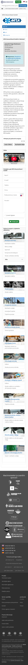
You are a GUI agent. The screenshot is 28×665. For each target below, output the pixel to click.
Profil (5, 26)
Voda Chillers (8, 144)
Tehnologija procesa (11, 361)
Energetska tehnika (10, 305)
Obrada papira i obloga (11, 435)
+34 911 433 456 (9, 553)
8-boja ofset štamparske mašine (14, 563)
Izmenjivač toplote (10, 311)
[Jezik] (24, 1)
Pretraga (23, 5)
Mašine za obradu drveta (12, 327)
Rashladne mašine (10, 243)
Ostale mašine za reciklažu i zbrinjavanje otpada (12, 387)
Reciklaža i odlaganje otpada (13, 380)
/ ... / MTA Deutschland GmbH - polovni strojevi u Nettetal (15, 8)
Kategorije (7, 35)
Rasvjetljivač (19, 560)
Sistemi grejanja (9, 330)
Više (6, 259)
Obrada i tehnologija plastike (13, 453)
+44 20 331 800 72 (10, 546)
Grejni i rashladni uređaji (12, 456)
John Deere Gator (8, 570)
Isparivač (7, 250)
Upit (5, 32)
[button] (26, 1)
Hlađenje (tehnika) (10, 240)
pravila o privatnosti (15, 660)
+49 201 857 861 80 (10, 550)
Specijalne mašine (10, 273)
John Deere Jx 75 (10, 560)
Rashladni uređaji (9, 308)
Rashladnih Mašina (20, 144)
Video (5, 29)
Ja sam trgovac (11, 215)
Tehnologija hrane (10, 343)
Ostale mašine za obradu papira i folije (14, 439)
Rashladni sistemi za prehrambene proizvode (12, 347)
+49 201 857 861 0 (10, 548)
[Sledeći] (23, 141)
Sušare (7, 364)
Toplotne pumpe (9, 314)
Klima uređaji (8, 246)
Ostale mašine (9, 289)
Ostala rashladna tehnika (12, 256)
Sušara (7, 383)
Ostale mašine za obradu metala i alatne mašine (14, 421)
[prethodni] (22, 141)
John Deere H (8, 567)
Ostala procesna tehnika (11, 367)
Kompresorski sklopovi (11, 253)
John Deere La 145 (18, 567)
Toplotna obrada (9, 404)
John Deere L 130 (19, 570)
